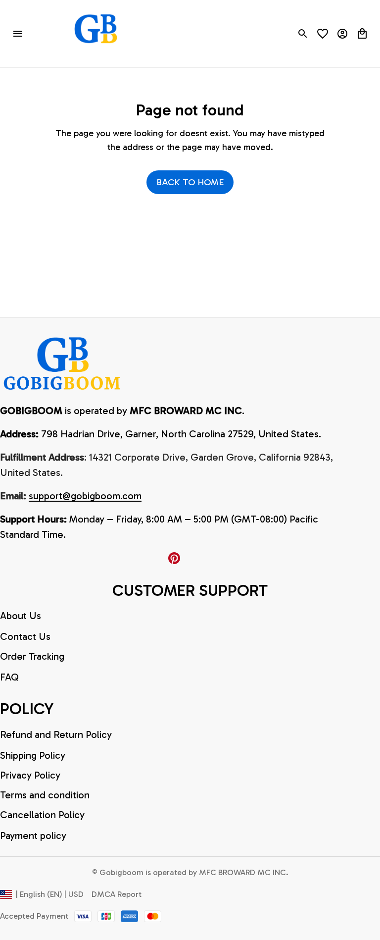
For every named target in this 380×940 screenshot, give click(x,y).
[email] (85, 496)
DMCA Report (117, 894)
